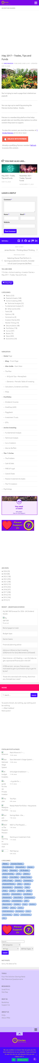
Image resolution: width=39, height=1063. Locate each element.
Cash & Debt (9, 463)
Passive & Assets (11, 298)
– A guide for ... (15, 775)
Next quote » (6, 705)
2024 (6, 574)
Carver (30, 861)
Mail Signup (14, 845)
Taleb (27, 881)
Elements (13, 865)
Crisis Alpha (14, 871)
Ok (14, 1060)
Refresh (33, 145)
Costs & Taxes (10, 473)
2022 (7, 579)
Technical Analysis (14, 303)
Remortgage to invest (11, 628)
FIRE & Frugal (10, 468)
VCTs (18, 868)
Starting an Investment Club (20, 831)
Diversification (7, 861)
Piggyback (9, 412)
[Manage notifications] (34, 1059)
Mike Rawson (8, 63)
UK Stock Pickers (25, 909)
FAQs (7, 392)
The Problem (10, 458)
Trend (24, 898)
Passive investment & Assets (15, 479)
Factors (18, 875)
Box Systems (19, 905)
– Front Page (11, 361)
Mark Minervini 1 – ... (17, 747)
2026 (6, 571)
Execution (6, 895)
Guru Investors (10, 443)
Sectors (27, 878)
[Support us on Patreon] (32, 240)
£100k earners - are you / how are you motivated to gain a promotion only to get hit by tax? (19, 668)
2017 (7, 592)
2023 (7, 576)
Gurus (8, 331)
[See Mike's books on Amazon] (22, 240)
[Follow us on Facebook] (25, 240)
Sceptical (20, 885)
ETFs (6, 422)
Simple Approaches (8, 905)
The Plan (8, 371)
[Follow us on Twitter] (18, 240)
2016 (7, 595)
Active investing (12, 301)
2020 (7, 584)
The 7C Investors (11, 484)
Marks (29, 885)
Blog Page (8, 283)
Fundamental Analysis (13, 306)
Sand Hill (5, 888)
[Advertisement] (19, 33)
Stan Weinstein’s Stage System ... (22, 754)
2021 (7, 581)
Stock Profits (17, 892)
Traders (20, 902)
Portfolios (9, 328)
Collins (12, 885)
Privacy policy (22, 1060)
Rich (4, 912)
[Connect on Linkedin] (36, 240)
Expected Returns (8, 878)
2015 (7, 597)
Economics (10, 338)
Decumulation (11, 325)
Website (7, 222)
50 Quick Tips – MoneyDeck (16, 376)
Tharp (4, 885)
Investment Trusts (11, 417)
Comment (8, 199)
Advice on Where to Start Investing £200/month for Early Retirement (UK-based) (19, 651)
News (8, 336)
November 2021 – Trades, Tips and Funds (26, 178)
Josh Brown (27, 888)
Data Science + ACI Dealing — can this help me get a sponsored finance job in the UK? (19, 659)
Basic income (7, 898)
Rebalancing (7, 892)
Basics (8, 295)
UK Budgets (24, 865)
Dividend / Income (11, 402)
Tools (7, 311)
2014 (6, 600)
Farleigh (5, 902)
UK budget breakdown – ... (19, 766)
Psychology (8, 489)
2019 (7, 587)
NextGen (32, 898)
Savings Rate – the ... (17, 809)
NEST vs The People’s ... (18, 819)
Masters (13, 902)
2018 (7, 589)
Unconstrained (16, 895)
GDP (26, 895)
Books (8, 333)
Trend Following (7, 909)
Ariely (4, 871)
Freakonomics (29, 892)
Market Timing (10, 323)
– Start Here (13, 366)
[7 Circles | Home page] (7, 3)
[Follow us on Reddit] (29, 240)
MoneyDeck (20, 861)
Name (6, 214)
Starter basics (8, 639)
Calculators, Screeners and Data (16, 386)
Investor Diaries (8, 8)
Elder (19, 878)
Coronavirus (9, 317)
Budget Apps (7, 633)
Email (22, 214)
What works (12, 309)
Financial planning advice (12, 644)
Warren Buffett (10, 448)
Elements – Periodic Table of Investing (20, 381)
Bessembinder (7, 881)
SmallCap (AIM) (10, 407)
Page (8, 356)
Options (8, 314)
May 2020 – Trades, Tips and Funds (8, 176)
